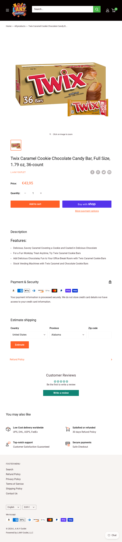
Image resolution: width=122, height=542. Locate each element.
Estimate (19, 344)
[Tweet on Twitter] (104, 172)
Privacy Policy (13, 479)
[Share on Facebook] (92, 172)
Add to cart (35, 204)
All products (19, 26)
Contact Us (11, 493)
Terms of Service (15, 483)
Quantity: (15, 193)
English (11, 507)
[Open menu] (7, 10)
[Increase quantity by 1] (41, 193)
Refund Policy (17, 359)
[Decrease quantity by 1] (25, 193)
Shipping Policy (14, 488)
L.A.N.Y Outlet (18, 172)
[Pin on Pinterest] (98, 172)
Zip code (93, 328)
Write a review (61, 392)
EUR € (27, 507)
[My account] (107, 10)
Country (15, 328)
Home (8, 26)
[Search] (97, 9)
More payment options (87, 211)
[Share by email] (109, 172)
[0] (113, 10)
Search (9, 469)
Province (54, 328)
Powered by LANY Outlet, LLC (19, 532)
